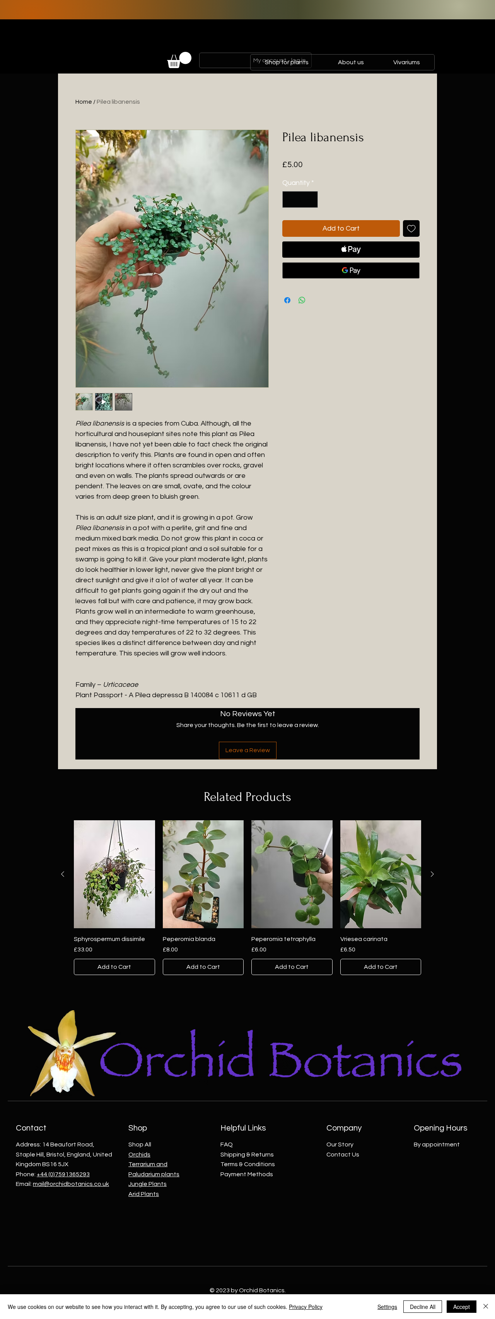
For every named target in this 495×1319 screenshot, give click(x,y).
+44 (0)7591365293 (63, 1174)
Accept (461, 1306)
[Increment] (311, 199)
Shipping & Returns (247, 1154)
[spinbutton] (300, 199)
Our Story (339, 1144)
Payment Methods (246, 1174)
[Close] (485, 1306)
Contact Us (342, 1154)
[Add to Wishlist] (411, 228)
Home (83, 102)
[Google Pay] (351, 270)
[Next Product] (432, 874)
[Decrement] (289, 199)
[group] (247, 897)
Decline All (422, 1306)
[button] (179, 60)
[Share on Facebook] (287, 300)
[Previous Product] (62, 874)
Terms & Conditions (247, 1164)
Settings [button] (387, 1306)
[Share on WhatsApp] (302, 300)
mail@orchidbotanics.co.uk (71, 1184)
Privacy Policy (306, 1306)
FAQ (226, 1144)
